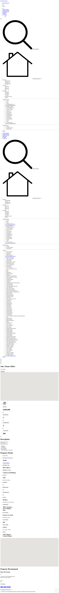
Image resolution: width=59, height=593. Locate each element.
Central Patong (9, 314)
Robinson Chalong (9, 345)
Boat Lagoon (8, 327)
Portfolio (4, 13)
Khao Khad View (9, 255)
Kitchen (7, 126)
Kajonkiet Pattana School (11, 336)
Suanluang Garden (9, 296)
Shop (7, 101)
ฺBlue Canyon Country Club (12, 268)
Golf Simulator (9, 112)
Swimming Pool (9, 114)
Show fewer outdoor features (10, 123)
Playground (8, 113)
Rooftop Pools (9, 115)
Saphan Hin (8, 297)
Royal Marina (8, 278)
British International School (11, 338)
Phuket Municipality (10, 320)
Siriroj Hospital (9, 335)
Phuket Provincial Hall (10, 289)
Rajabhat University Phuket (11, 275)
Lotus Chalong (9, 347)
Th (4, 6)
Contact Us (5, 14)
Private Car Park (9, 109)
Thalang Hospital (9, 330)
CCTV (7, 100)
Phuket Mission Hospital (10, 333)
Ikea (7, 317)
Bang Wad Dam (9, 319)
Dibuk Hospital (9, 329)
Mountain (8, 274)
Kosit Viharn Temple (10, 288)
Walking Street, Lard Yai (10, 261)
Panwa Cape (8, 323)
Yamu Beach (8, 305)
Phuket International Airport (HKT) (12, 291)
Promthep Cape (9, 322)
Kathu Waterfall (9, 265)
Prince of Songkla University (11, 277)
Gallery (3, 371)
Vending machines (9, 106)
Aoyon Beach (8, 307)
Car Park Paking (9, 108)
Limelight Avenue (9, 354)
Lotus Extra (8, 351)
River (7, 271)
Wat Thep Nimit (9, 287)
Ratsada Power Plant (10, 344)
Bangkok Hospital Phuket (11, 328)
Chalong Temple (9, 283)
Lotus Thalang (9, 349)
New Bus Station (9, 267)
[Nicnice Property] (4, 0)
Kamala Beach (9, 299)
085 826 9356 (5, 587)
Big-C (7, 270)
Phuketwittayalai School (10, 341)
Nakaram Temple (9, 285)
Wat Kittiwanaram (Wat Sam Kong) (12, 282)
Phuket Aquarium (9, 273)
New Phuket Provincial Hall (11, 290)
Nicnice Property (6, 9)
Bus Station (8, 266)
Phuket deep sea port (10, 263)
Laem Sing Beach (9, 325)
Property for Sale (6, 10)
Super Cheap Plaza (9, 257)
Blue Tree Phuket (9, 294)
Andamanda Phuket (10, 295)
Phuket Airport (9, 293)
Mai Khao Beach (9, 312)
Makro (7, 321)
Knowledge (5, 12)
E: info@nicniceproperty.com (5, 589)
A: (0, 591)
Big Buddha (8, 272)
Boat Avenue (8, 326)
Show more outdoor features (10, 105)
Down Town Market (10, 258)
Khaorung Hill (9, 318)
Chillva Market (9, 259)
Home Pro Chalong (10, 352)
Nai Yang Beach (9, 310)
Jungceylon (8, 254)
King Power (8, 252)
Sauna (7, 103)
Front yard (8, 230)
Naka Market (8, 260)
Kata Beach (8, 301)
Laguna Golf (8, 280)
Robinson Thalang (9, 346)
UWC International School (11, 342)
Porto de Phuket (9, 251)
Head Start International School (12, 339)
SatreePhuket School (10, 343)
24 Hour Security (9, 122)
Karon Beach (8, 302)
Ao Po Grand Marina (10, 264)
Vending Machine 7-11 (10, 104)
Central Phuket (9, 313)
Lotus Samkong (9, 350)
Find (4, 131)
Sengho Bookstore (9, 279)
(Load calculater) (6, 462)
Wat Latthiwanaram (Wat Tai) (11, 286)
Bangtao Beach (9, 303)
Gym (7, 121)
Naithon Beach (9, 309)
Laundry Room (9, 117)
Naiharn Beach (9, 311)
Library (7, 120)
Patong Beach (9, 304)
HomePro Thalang (9, 353)
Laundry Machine (9, 127)
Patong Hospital (9, 331)
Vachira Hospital (9, 334)
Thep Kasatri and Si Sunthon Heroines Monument (15, 315)
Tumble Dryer (9, 128)
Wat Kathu (8, 281)
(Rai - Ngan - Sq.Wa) (7, 529)
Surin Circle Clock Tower (11, 298)
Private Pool (8, 116)
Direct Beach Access (10, 107)
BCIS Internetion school (10, 337)
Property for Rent (6, 11)
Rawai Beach (8, 306)
